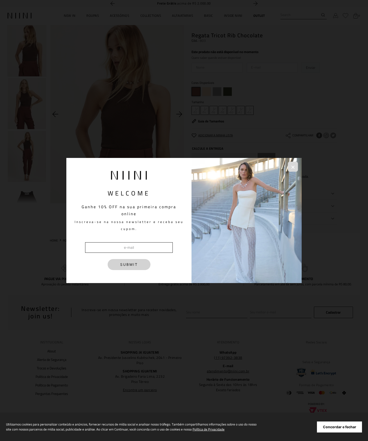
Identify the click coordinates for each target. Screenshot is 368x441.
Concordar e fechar (339, 427)
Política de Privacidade (209, 429)
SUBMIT (129, 264)
